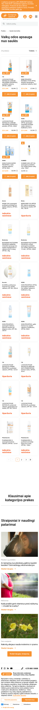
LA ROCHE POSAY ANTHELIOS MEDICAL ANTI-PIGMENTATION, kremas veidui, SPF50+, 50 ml (28, 368)
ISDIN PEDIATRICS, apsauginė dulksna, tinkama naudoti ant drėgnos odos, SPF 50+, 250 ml (9, 327)
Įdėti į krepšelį (11, 94)
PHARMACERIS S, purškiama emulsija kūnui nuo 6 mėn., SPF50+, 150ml (27, 442)
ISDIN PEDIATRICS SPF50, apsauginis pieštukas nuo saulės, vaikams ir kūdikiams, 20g (29, 287)
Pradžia (3, 31)
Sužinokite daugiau (19, 695)
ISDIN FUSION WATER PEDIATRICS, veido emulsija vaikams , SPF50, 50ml (9, 165)
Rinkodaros (27, 704)
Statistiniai (16, 704)
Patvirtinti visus (30, 700)
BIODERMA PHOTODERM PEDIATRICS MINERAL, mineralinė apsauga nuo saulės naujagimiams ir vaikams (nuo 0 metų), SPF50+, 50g (10, 247)
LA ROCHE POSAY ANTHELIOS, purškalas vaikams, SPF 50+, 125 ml (29, 405)
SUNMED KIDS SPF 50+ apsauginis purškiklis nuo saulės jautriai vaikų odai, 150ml (28, 165)
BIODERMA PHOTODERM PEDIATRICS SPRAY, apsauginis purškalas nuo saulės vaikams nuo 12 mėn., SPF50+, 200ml (29, 246)
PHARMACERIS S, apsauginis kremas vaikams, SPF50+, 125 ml (9, 441)
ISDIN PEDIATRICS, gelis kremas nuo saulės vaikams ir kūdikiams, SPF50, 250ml (28, 326)
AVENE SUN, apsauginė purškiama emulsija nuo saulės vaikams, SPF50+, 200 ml (9, 206)
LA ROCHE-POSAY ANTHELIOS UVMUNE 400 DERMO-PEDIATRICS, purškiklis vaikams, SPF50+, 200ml (10, 82)
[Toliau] (26, 459)
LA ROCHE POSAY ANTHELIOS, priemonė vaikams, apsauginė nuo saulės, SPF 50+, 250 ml (9, 406)
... (7, 31)
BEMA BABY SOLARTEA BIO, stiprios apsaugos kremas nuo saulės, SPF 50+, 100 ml (28, 206)
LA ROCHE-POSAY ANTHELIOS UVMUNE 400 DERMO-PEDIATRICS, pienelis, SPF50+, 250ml (10, 123)
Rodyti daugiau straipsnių (19, 654)
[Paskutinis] (30, 459)
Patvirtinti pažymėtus (10, 700)
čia (21, 9)
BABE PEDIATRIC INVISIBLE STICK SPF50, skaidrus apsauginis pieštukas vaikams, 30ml (29, 81)
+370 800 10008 (31, 668)
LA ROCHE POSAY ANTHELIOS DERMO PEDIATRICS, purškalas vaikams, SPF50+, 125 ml (9, 367)
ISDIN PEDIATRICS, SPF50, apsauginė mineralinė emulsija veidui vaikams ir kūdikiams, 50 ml (27, 124)
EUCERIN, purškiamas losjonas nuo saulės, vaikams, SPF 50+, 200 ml (10, 286)
